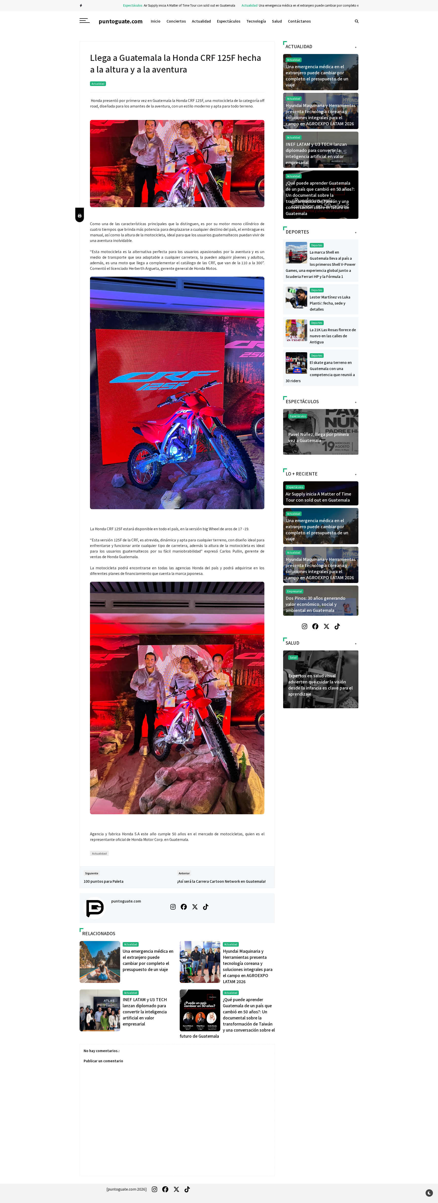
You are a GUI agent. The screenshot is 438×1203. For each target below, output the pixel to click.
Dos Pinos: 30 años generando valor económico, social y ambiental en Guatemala (315, 604)
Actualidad (222, 5)
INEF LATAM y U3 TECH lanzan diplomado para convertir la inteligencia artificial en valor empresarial (145, 1012)
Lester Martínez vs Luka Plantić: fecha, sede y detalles (330, 303)
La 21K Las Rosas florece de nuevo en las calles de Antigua (333, 335)
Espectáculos (105, 5)
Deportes (316, 245)
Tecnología (256, 21)
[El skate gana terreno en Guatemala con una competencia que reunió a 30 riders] (296, 362)
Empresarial (294, 591)
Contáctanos (299, 21)
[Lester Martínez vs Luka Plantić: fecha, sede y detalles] (296, 296)
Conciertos (176, 21)
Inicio (155, 21)
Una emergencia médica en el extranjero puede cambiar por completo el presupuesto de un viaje (298, 5)
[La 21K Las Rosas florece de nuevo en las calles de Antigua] (296, 329)
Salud (277, 21)
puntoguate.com (126, 901)
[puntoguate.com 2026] (126, 1189)
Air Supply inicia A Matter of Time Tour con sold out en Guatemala (162, 5)
